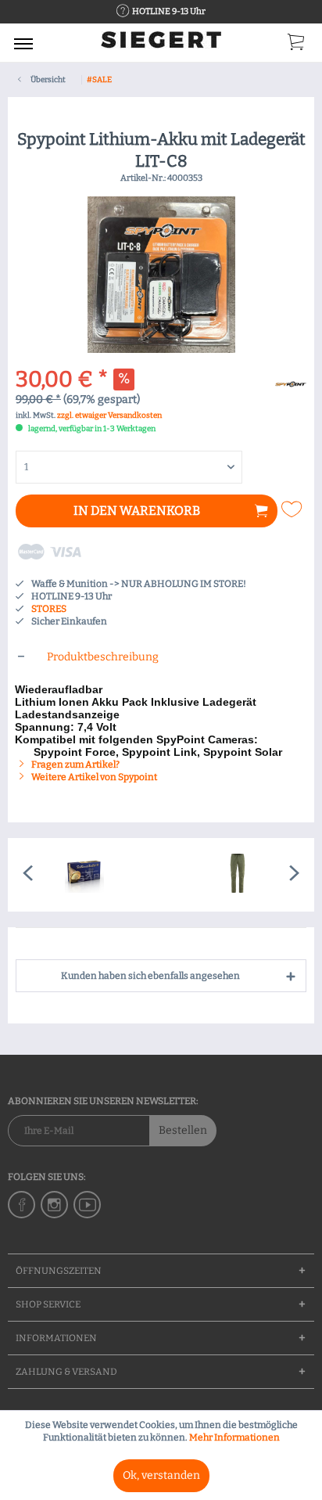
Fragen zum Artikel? (75, 764)
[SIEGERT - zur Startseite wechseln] (161, 45)
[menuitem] (23, 43)
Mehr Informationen (234, 1437)
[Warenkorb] (297, 45)
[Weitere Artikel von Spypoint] (290, 382)
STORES (48, 608)
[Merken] (293, 509)
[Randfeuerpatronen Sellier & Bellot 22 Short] (84, 875)
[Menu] (23, 43)
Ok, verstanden (161, 1475)
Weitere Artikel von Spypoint (93, 777)
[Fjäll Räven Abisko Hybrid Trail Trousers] (237, 875)
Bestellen (183, 1130)
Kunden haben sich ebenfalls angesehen (150, 975)
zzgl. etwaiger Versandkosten (109, 415)
